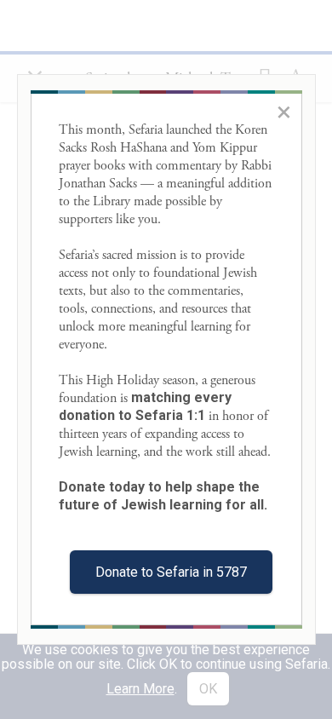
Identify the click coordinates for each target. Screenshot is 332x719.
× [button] (284, 111)
